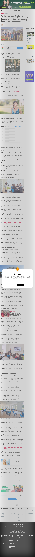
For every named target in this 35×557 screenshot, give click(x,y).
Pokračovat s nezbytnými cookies (26, 270)
